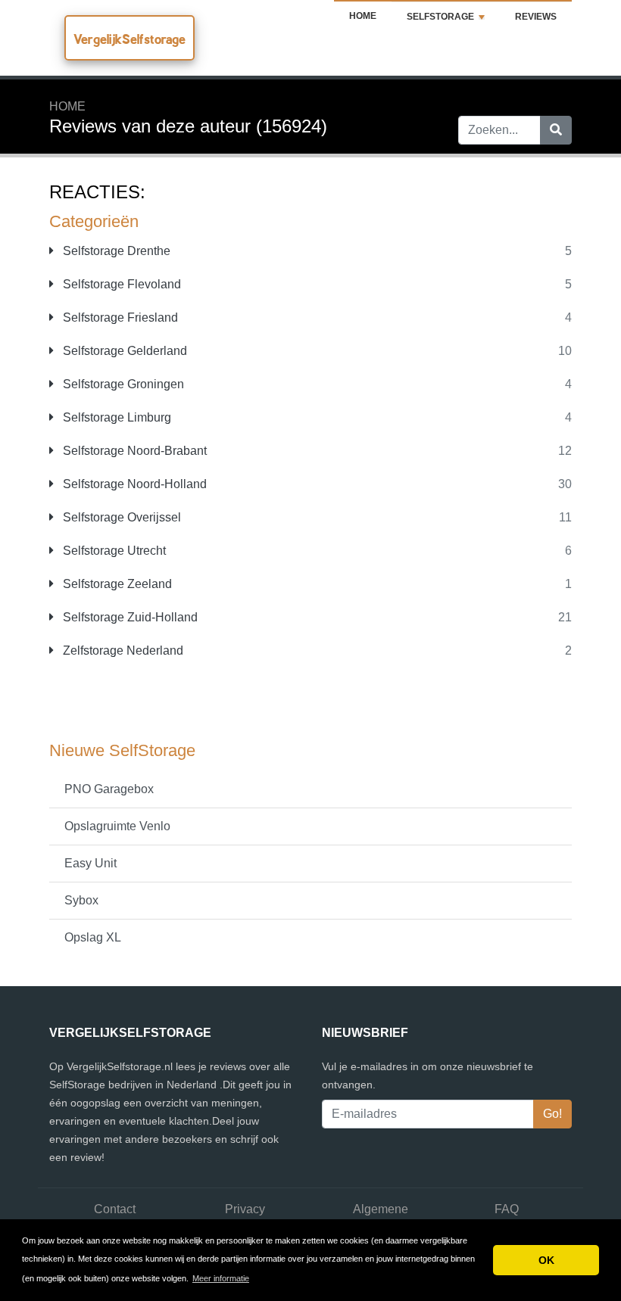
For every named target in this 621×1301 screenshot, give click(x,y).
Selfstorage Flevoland (120, 284)
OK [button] (546, 1260)
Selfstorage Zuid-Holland (129, 617)
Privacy (245, 1209)
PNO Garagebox (109, 789)
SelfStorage (440, 16)
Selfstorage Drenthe (115, 250)
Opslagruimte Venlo (117, 826)
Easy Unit (90, 863)
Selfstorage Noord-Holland (133, 484)
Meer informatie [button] (220, 1278)
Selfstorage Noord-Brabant (133, 450)
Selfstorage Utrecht (113, 550)
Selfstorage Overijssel (120, 517)
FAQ (507, 1209)
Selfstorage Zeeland (116, 583)
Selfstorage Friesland (119, 317)
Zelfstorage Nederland (121, 650)
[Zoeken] (556, 130)
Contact (115, 1209)
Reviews (536, 16)
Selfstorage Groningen (122, 384)
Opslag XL (92, 937)
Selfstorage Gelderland (123, 350)
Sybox (81, 900)
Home (362, 16)
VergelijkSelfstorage (129, 39)
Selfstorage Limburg (115, 417)
